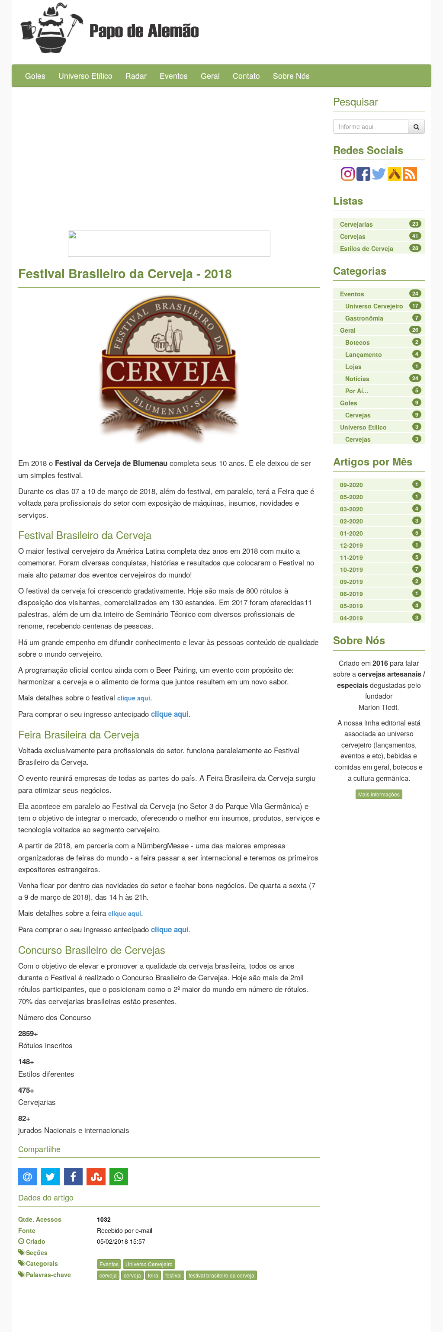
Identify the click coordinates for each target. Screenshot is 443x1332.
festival (173, 1275)
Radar (136, 75)
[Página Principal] (47, 28)
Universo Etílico (85, 75)
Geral (210, 75)
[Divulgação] (169, 369)
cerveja (108, 1275)
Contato (246, 75)
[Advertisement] (169, 156)
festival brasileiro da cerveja (221, 1275)
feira (153, 1275)
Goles (35, 75)
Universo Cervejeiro (149, 1264)
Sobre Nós (291, 75)
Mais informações (379, 794)
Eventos (174, 75)
